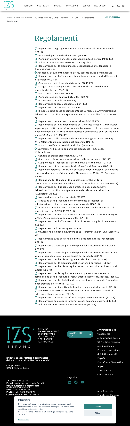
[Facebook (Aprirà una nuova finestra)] (76, 382)
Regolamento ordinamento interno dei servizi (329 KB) (68, 121)
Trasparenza (89, 18)
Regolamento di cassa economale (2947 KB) (62, 104)
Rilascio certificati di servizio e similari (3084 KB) (65, 145)
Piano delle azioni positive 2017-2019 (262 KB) (63, 97)
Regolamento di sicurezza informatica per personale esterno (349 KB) (77, 301)
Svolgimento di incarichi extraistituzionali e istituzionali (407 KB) (74, 162)
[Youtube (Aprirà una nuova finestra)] (83, 382)
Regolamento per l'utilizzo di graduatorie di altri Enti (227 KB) (72, 259)
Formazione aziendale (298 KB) (55, 93)
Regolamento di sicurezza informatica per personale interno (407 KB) (76, 297)
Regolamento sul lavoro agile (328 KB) (59, 228)
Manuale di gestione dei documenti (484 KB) (62, 55)
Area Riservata (45, 18)
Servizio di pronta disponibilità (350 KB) (60, 155)
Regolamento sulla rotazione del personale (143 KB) (66, 142)
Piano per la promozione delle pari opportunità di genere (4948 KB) (75, 59)
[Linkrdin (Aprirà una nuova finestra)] (70, 382)
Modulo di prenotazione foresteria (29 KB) (61, 197)
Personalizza (23, 420)
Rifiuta (97, 413)
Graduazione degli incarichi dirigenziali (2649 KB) (65, 83)
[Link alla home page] (9, 6)
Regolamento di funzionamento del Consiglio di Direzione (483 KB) (75, 166)
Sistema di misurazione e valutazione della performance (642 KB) (74, 159)
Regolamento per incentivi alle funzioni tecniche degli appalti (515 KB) (77, 287)
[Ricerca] (113, 5)
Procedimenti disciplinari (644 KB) (57, 100)
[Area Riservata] (118, 5)
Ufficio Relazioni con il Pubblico (68, 18)
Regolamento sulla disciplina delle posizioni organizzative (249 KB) (75, 138)
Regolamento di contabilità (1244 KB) (59, 107)
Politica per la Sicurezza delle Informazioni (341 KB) (67, 304)
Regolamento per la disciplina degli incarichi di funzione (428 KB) (74, 263)
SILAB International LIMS (26, 18)
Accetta (97, 407)
